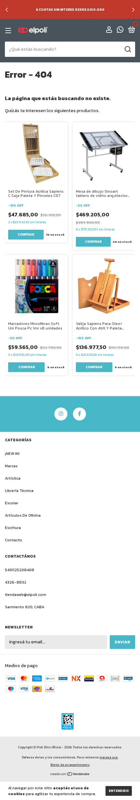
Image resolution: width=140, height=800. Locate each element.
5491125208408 (19, 570)
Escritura (13, 528)
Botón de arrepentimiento (70, 764)
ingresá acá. (109, 757)
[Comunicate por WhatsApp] (120, 31)
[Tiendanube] (70, 774)
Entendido (119, 790)
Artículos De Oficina (23, 515)
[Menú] (9, 30)
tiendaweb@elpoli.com (25, 595)
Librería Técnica (19, 491)
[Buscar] (127, 49)
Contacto (13, 540)
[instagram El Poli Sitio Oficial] (60, 413)
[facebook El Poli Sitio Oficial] (79, 413)
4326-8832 (15, 582)
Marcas (11, 466)
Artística (13, 478)
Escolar (11, 503)
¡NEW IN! (12, 454)
